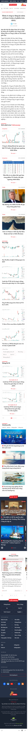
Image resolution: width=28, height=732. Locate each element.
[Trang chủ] (2, 8)
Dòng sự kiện (13, 556)
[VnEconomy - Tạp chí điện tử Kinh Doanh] (13, 600)
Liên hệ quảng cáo (13, 675)
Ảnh (2, 645)
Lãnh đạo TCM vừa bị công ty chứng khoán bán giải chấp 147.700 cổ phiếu (13, 282)
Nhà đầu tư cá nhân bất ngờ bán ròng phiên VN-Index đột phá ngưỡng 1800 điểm (13, 177)
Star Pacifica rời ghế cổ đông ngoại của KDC (13, 261)
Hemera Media (19, 723)
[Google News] (22, 730)
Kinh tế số (23, 8)
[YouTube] (11, 684)
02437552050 (6, 672)
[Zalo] (19, 684)
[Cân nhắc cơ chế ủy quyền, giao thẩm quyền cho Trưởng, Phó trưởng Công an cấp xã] (13, 507)
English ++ (20, 612)
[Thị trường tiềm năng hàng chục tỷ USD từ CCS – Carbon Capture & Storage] (12, 532)
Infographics (14, 427)
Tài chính (16, 8)
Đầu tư (11, 8)
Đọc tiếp (5, 243)
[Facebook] (4, 684)
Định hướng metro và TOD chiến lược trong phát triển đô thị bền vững (11, 574)
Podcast (8, 427)
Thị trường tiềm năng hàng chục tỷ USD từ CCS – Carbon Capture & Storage (12, 542)
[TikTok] (15, 684)
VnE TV (21, 1)
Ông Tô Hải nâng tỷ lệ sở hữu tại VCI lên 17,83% (13, 303)
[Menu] (2, 730)
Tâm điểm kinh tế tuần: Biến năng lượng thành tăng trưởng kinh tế (13, 467)
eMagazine (20, 427)
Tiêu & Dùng (13, 1)
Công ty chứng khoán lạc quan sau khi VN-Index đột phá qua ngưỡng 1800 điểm (13, 148)
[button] (24, 418)
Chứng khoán (4, 1)
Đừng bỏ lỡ (6, 363)
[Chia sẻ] (25, 730)
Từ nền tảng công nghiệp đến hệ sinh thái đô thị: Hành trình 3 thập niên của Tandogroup (12, 488)
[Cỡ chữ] (19, 730)
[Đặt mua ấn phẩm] (23, 4)
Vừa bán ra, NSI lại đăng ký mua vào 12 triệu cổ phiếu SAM (13, 344)
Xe (18, 1)
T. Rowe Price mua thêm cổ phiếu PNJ (13, 324)
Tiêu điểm (5, 8)
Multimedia (6, 425)
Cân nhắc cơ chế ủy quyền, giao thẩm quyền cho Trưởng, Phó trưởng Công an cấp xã (13, 519)
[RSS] (22, 684)
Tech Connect (7, 612)
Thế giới (3, 187)
